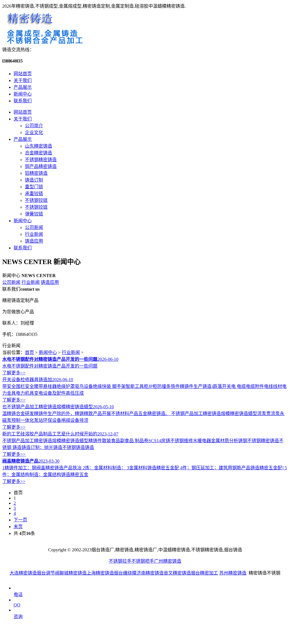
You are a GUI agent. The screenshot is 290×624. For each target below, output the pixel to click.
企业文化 (34, 132)
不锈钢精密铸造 (41, 159)
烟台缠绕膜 (125, 573)
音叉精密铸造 (177, 573)
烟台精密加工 (204, 573)
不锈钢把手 (142, 561)
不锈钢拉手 (120, 561)
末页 (18, 526)
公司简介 (34, 125)
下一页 (20, 519)
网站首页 (23, 73)
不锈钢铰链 (36, 200)
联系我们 (23, 100)
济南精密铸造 (150, 573)
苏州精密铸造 (232, 573)
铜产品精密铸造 (41, 166)
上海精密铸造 (100, 573)
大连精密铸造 (23, 573)
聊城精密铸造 (73, 573)
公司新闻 (34, 227)
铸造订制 (34, 180)
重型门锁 (34, 186)
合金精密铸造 (38, 152)
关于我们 (23, 80)
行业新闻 (34, 234)
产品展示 (23, 87)
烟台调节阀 (48, 573)
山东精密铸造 (38, 146)
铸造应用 (34, 241)
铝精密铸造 (36, 173)
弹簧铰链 (34, 213)
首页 (29, 352)
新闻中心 (23, 94)
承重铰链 (34, 193)
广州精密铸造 (167, 561)
